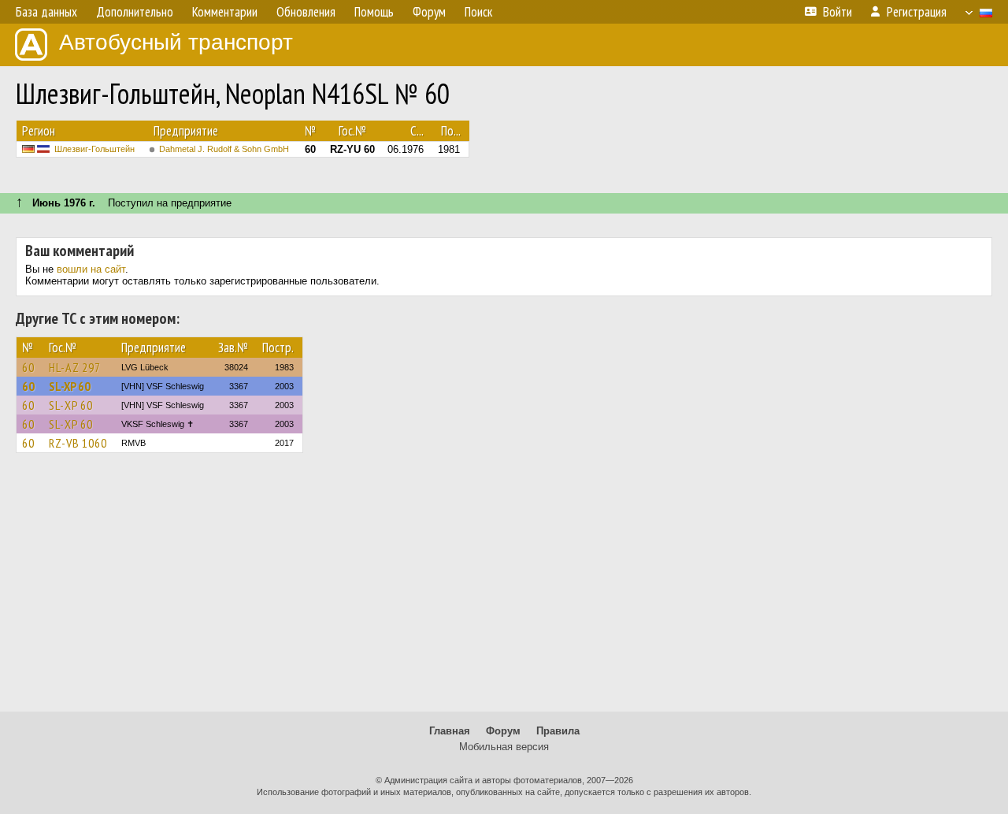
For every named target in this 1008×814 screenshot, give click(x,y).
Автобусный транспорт (176, 42)
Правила (558, 731)
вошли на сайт (91, 269)
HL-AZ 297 (75, 367)
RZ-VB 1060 (78, 443)
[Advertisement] (504, 589)
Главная (449, 731)
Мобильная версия (504, 747)
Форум (503, 731)
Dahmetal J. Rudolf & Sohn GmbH (224, 149)
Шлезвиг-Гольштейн (94, 149)
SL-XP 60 (70, 386)
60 (28, 367)
